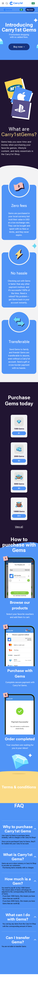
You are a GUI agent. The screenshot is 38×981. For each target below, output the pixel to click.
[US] (33, 3)
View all (19, 526)
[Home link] (16, 3)
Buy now (30, 10)
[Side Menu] (3, 3)
